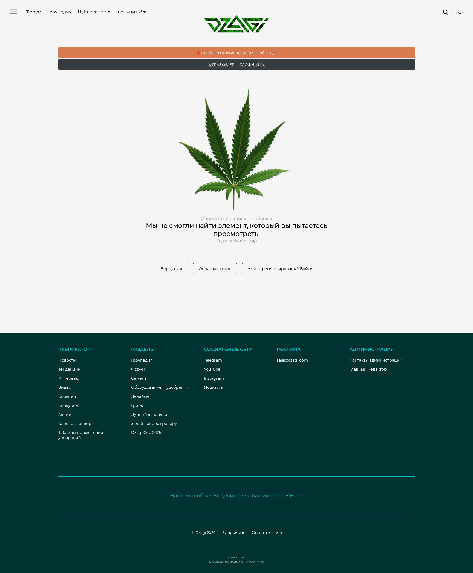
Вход (459, 12)
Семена (138, 378)
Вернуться (171, 268)
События (67, 396)
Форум (33, 12)
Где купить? (129, 12)
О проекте (233, 532)
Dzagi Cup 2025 (146, 432)
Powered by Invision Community (236, 562)
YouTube (212, 369)
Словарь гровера (76, 423)
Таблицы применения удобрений (80, 435)
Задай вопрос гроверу (154, 423)
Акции (64, 414)
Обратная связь (215, 268)
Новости (67, 360)
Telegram (213, 360)
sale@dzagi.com (292, 360)
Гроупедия (59, 12)
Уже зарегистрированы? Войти (280, 268)
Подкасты (214, 387)
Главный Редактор (368, 369)
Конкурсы (68, 405)
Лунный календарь (150, 414)
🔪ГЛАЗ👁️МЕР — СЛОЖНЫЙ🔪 (236, 64)
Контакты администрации (376, 360)
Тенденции (69, 369)
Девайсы (140, 396)
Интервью (68, 378)
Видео (64, 387)
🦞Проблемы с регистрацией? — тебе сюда (237, 52)
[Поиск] (445, 12)
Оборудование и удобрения (160, 387)
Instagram (214, 378)
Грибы (137, 405)
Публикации (93, 12)
